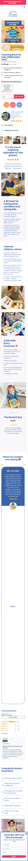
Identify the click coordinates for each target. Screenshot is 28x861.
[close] (26, 833)
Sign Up (14, 856)
